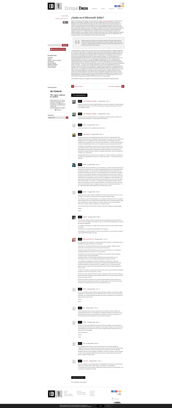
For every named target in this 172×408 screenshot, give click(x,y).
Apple (58, 18)
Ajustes (108, 405)
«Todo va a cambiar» (81, 394)
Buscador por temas (58, 49)
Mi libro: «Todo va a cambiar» (54, 60)
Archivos (94, 8)
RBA (84, 308)
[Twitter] (117, 6)
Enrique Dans (58, 109)
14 (66, 22)
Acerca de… (120, 8)
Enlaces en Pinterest (52, 64)
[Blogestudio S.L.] (115, 398)
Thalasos (85, 361)
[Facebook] (115, 6)
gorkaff (85, 217)
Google (61, 18)
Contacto (111, 8)
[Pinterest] (119, 6)
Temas (103, 8)
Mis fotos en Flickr (52, 66)
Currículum (92, 391)
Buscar (65, 45)
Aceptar (100, 405)
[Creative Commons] (117, 402)
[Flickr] (121, 6)
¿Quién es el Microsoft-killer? (87, 17)
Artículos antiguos (52, 63)
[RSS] (123, 6)
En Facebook (51, 61)
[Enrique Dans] (55, 6)
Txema (84, 164)
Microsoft (65, 18)
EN (121, 3)
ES (123, 3)
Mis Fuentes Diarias (81, 392)
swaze (84, 192)
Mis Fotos (79, 391)
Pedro (84, 125)
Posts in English (51, 67)
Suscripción (92, 395)
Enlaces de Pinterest (68, 395)
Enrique (76, 8)
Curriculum (50, 57)
